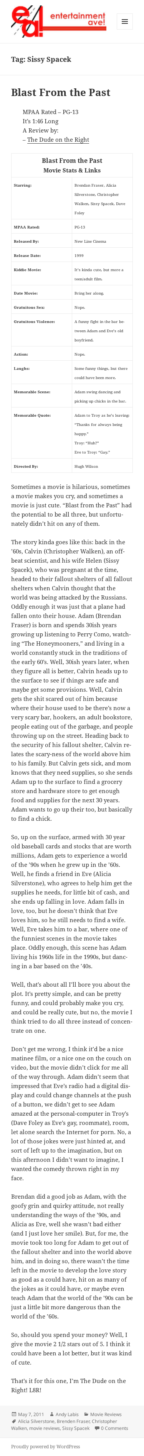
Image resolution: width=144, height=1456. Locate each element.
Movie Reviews (106, 1414)
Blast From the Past (61, 92)
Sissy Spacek (75, 1428)
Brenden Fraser (73, 1421)
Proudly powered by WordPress (45, 1446)
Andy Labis (67, 1414)
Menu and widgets (125, 29)
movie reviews (44, 1428)
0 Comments (114, 1428)
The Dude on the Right (58, 139)
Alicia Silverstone (36, 1421)
